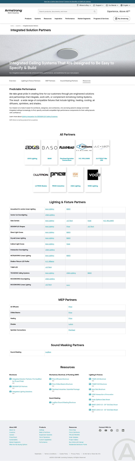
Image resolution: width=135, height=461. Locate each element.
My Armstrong (123, 19)
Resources (86, 81)
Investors (12, 432)
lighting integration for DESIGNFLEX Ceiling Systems (39, 116)
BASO (68, 209)
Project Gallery (73, 440)
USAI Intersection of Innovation (102, 394)
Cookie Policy (63, 454)
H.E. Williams (49, 261)
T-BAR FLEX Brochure (99, 384)
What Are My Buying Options (18, 445)
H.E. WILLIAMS (108, 221)
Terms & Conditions (50, 454)
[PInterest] (111, 430)
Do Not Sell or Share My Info (91, 454)
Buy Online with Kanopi (76, 442)
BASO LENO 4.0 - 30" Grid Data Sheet (105, 410)
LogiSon (48, 352)
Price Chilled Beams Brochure (62, 384)
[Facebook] (100, 430)
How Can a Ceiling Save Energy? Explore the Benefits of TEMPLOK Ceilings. (67, 2)
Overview (12, 81)
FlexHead (72, 330)
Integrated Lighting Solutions (22, 392)
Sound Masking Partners (69, 81)
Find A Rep (72, 430)
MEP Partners (50, 81)
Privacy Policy (75, 454)
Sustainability (13, 440)
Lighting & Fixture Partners (30, 81)
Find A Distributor (74, 432)
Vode (89, 221)
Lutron (71, 324)
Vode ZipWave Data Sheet (101, 400)
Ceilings (41, 430)
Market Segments (14, 442)
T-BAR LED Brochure (99, 379)
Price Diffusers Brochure (60, 379)
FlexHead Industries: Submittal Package (65, 389)
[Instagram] (117, 430)
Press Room (13, 437)
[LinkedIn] (123, 430)
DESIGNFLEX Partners (19, 386)
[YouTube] (106, 430)
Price (68, 226)
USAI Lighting (50, 215)
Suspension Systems (45, 435)
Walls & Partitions (44, 432)
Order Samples (73, 437)
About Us (12, 430)
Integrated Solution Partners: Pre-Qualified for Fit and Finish (26, 380)
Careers (11, 435)
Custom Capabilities (45, 440)
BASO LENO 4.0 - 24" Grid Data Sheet (105, 405)
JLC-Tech (70, 221)
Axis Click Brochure (98, 389)
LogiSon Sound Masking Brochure (64, 402)
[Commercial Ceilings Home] (13, 11)
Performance (43, 442)
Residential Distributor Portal (78, 445)
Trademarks (38, 454)
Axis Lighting (49, 209)
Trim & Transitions (44, 437)
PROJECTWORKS (74, 435)
